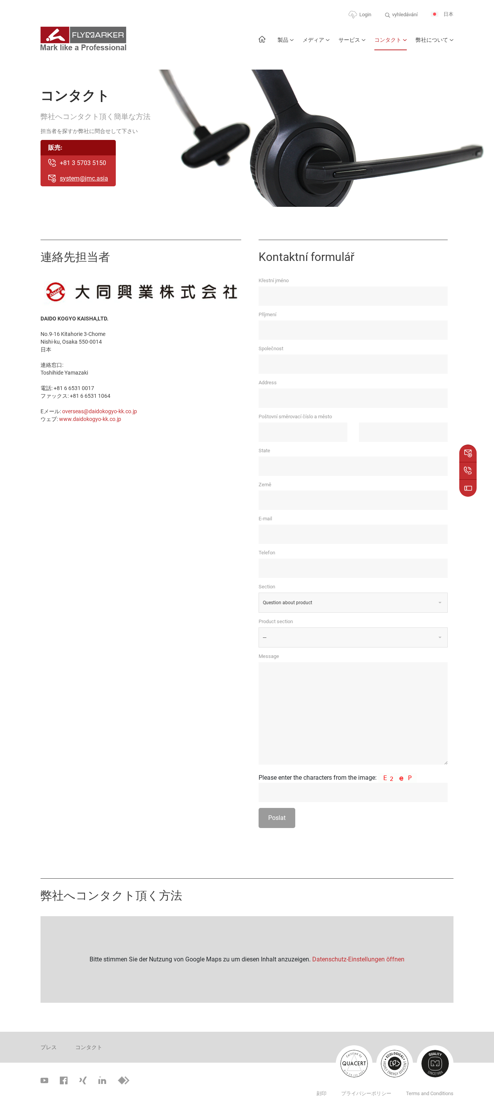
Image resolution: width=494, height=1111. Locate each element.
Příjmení (267, 314)
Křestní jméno (274, 280)
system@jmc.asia (84, 178)
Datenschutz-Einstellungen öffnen (358, 959)
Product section (276, 621)
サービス (349, 40)
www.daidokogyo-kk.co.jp (90, 419)
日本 (447, 14)
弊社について (432, 40)
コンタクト (387, 40)
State (264, 450)
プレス (49, 1047)
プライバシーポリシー (366, 1093)
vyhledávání (405, 14)
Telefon (267, 553)
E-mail (265, 518)
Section (267, 587)
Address (268, 382)
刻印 (321, 1093)
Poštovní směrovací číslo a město (295, 416)
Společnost (271, 348)
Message (269, 656)
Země (265, 484)
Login (365, 14)
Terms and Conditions (429, 1093)
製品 (282, 40)
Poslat (277, 817)
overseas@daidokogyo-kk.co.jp (99, 411)
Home (262, 43)
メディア (313, 40)
